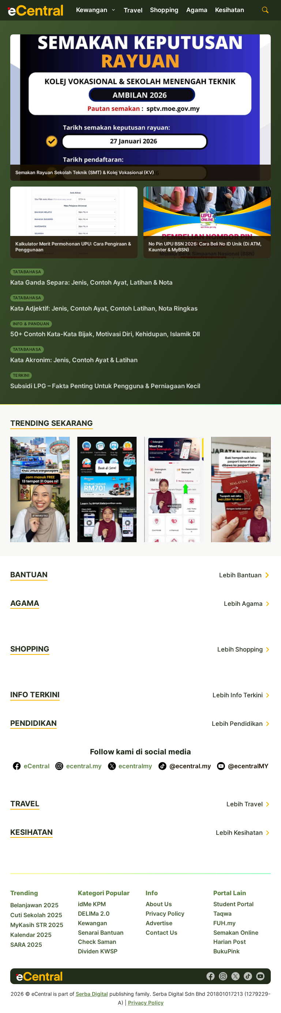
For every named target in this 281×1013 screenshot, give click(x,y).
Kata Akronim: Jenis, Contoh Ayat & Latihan (74, 360)
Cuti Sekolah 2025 (36, 915)
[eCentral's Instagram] (223, 976)
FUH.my (224, 923)
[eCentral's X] (235, 976)
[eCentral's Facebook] (210, 976)
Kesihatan (229, 10)
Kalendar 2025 (31, 934)
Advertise (159, 923)
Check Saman (97, 941)
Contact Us (161, 932)
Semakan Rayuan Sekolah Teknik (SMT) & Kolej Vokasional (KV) (84, 172)
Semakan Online (235, 932)
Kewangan (92, 923)
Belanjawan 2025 (34, 905)
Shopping (164, 10)
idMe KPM (92, 904)
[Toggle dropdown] (113, 10)
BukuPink (226, 951)
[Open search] (265, 10)
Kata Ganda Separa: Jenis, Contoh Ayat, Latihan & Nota (91, 282)
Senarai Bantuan (101, 932)
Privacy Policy (165, 913)
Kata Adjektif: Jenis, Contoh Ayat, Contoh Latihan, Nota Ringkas (104, 308)
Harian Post (229, 941)
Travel (133, 10)
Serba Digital (92, 994)
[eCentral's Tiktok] (247, 976)
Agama (196, 10)
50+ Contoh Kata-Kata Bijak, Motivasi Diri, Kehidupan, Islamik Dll (105, 334)
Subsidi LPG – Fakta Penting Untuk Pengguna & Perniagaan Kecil (105, 386)
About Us (159, 904)
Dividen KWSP (97, 951)
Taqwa (222, 913)
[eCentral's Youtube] (260, 976)
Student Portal (233, 904)
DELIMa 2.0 (94, 913)
